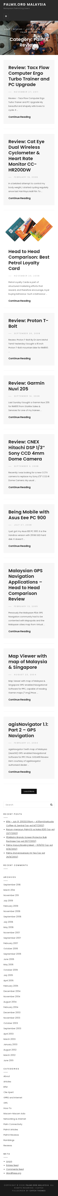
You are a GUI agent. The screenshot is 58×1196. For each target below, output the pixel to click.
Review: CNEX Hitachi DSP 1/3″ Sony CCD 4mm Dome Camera (26, 450)
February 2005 (11, 985)
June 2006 (9, 959)
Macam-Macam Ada (14, 1113)
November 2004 (12, 996)
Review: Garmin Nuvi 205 (26, 386)
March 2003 (9, 1039)
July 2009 (8, 900)
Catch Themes (38, 1191)
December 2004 (12, 991)
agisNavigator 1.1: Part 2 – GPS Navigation (28, 730)
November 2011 (11, 895)
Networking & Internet (15, 1118)
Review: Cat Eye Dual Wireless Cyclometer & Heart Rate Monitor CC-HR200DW (26, 155)
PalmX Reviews (11, 1134)
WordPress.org (13, 1173)
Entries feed (12, 1165)
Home (7, 29)
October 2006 (11, 948)
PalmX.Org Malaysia (25, 4)
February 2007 (11, 943)
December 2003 (12, 1012)
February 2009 (11, 905)
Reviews (18, 29)
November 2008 (12, 911)
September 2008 (12, 916)
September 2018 (12, 884)
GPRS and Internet (13, 1097)
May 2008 (9, 927)
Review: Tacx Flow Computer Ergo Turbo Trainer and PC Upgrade (29, 76)
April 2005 (9, 980)
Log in (9, 1161)
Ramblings (9, 1140)
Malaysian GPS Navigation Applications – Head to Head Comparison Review (25, 584)
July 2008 (8, 921)
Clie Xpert (9, 1092)
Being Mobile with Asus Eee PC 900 (28, 515)
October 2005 (11, 969)
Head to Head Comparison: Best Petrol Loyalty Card (28, 260)
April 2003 (9, 1033)
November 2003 (12, 1017)
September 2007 (12, 937)
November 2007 (12, 932)
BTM (5, 1086)
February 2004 (11, 1007)
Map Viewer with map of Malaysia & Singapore (27, 661)
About (7, 1076)
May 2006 (8, 964)
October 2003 (11, 1023)
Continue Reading (19, 117)
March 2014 (9, 889)
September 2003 (12, 1028)
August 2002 (10, 1049)
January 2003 (10, 1044)
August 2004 (10, 1001)
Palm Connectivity (13, 1124)
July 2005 (8, 975)
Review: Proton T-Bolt (28, 323)
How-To (8, 1108)
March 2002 (9, 1055)
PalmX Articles (11, 1129)
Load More (29, 791)
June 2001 (8, 1060)
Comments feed (15, 1169)
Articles (7, 1081)
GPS (6, 1102)
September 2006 (12, 953)
